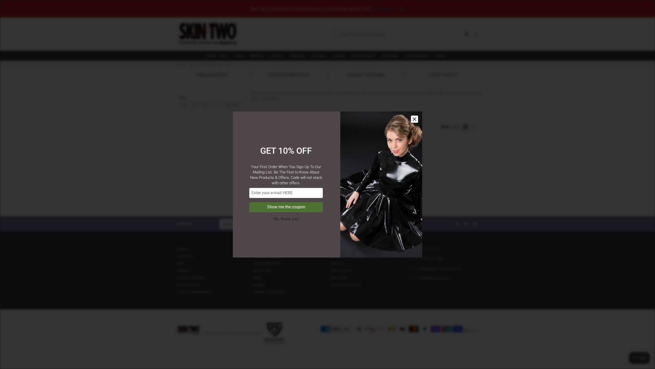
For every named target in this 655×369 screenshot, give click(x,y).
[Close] (414, 119)
